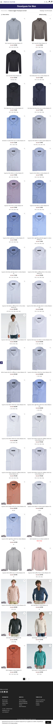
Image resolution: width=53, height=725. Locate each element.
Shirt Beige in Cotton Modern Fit (39, 637)
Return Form (5, 703)
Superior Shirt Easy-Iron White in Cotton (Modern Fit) (13, 339)
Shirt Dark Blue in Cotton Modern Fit (39, 605)
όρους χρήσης (14, 723)
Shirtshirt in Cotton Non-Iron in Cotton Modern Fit (13, 140)
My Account (5, 700)
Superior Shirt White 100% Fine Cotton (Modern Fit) (39, 372)
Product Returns (39, 701)
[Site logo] (9, 1)
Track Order (5, 701)
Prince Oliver (4, 10)
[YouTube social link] (5, 692)
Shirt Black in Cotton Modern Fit (13, 637)
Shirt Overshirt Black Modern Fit (13, 75)
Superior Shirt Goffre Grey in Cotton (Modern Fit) (13, 572)
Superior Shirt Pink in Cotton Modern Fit (13, 205)
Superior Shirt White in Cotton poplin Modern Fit (39, 140)
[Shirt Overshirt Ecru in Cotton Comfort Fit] (39, 525)
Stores (20, 705)
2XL (15, 47)
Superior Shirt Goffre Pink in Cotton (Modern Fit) (39, 572)
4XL (20, 311)
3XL (17, 47)
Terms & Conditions (40, 700)
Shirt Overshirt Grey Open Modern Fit (13, 43)
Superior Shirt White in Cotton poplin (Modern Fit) (39, 506)
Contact (4, 705)
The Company (22, 700)
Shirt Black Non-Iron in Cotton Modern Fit (13, 108)
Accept (48, 722)
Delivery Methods (23, 701)
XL (12, 47)
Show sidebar (6, 14)
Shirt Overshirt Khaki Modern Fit (39, 43)
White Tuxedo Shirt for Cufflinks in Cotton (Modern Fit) (13, 372)
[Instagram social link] (2, 692)
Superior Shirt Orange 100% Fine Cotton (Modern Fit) (13, 506)
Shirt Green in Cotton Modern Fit (39, 670)
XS (34, 144)
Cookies (37, 705)
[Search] (45, 2)
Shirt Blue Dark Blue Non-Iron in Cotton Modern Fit (39, 108)
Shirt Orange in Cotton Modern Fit (13, 670)
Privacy (37, 703)
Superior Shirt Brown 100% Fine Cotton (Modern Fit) (14, 605)
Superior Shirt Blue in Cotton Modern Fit (39, 205)
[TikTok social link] (7, 692)
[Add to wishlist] (24, 19)
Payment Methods (23, 703)
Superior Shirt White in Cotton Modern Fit (13, 173)
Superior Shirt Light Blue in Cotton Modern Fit (13, 238)
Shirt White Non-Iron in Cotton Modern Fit (39, 75)
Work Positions (22, 706)
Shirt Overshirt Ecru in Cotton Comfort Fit (39, 539)
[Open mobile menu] (1, 2)
